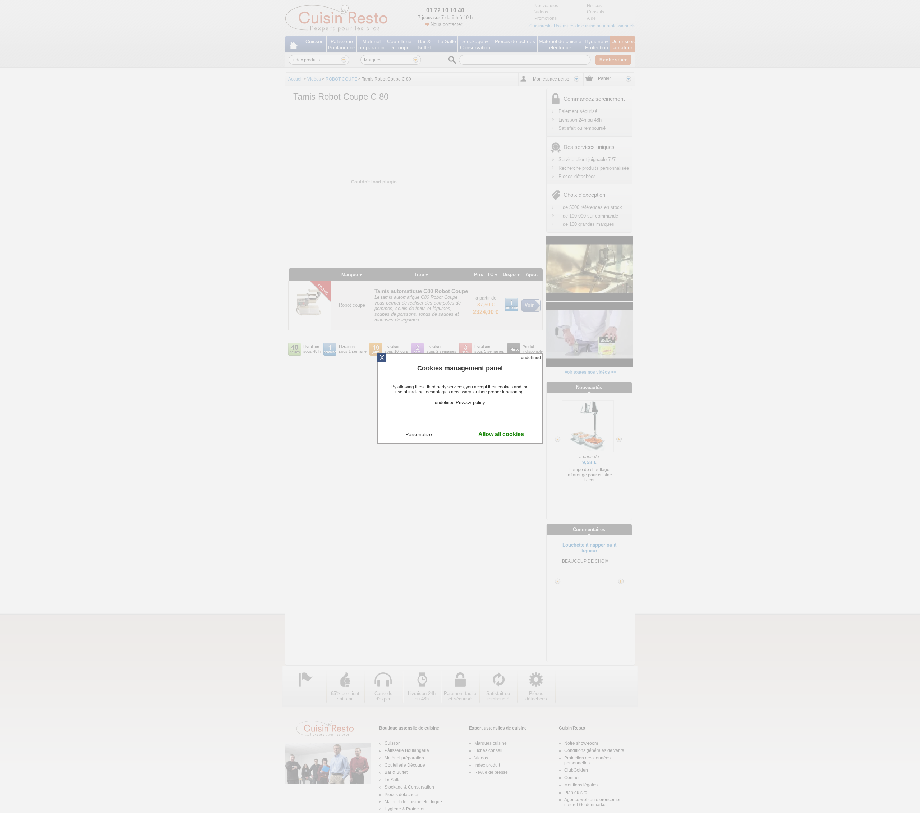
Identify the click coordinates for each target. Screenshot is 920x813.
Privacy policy (470, 402)
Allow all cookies (501, 434)
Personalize (418, 434)
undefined (531, 357)
